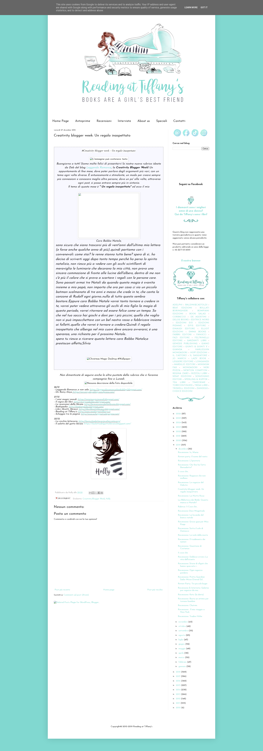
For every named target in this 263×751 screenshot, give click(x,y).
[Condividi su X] (96, 492)
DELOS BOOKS (181, 320)
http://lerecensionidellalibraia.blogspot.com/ (107, 404)
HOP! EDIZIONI (198, 352)
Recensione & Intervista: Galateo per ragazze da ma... (193, 589)
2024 (179, 422)
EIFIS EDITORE (197, 326)
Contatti (179, 121)
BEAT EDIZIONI (182, 308)
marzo (182, 657)
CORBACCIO (179, 317)
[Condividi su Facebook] (98, 492)
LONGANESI (202, 361)
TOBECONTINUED (183, 385)
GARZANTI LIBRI (197, 340)
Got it (204, 7)
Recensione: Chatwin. (188, 605)
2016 (178, 681)
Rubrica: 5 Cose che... (188, 507)
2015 (178, 685)
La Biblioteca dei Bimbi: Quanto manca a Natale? (193, 501)
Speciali (161, 121)
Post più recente (62, 590)
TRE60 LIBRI (201, 385)
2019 (178, 445)
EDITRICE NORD (200, 320)
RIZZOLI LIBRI (199, 373)
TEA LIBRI (179, 382)
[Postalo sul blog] (93, 492)
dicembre (183, 449)
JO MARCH (180, 358)
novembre (183, 622)
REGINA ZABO (181, 373)
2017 (178, 676)
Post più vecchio (155, 590)
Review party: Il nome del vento (192, 457)
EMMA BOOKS (197, 332)
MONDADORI (190, 367)
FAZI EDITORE (181, 338)
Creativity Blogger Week (94, 499)
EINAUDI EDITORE (184, 329)
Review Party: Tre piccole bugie (192, 584)
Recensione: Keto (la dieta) (191, 595)
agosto (182, 635)
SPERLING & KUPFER (196, 379)
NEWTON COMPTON (195, 370)
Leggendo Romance (98, 167)
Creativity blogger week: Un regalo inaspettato (191, 490)
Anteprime (82, 121)
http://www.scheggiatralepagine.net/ (100, 414)
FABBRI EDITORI (182, 335)
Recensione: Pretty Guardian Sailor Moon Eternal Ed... (191, 578)
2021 (178, 436)
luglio (181, 640)
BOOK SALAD (197, 314)
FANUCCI (201, 335)
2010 (178, 708)
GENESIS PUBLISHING (185, 343)
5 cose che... (183, 471)
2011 (178, 703)
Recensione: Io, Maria (188, 452)
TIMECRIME (198, 382)
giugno (182, 644)
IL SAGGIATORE (198, 355)
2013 (178, 694)
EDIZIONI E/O (184, 323)
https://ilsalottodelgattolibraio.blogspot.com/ (107, 424)
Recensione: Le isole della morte (193, 535)
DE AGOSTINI (199, 317)
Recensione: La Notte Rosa (191, 496)
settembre (184, 631)
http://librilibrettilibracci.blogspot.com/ (99, 409)
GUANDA (177, 349)
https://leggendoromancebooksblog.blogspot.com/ (116, 389)
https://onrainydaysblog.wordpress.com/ (94, 392)
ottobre (182, 626)
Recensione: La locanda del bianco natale (190, 516)
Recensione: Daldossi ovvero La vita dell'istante (193, 558)
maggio (182, 649)
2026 (179, 414)
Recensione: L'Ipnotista (189, 461)
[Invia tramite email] (90, 492)
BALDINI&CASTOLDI (196, 305)
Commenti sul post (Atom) (76, 595)
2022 (179, 431)
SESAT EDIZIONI (182, 376)
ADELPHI (177, 305)
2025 (179, 418)
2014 (178, 690)
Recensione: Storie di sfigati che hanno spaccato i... (193, 564)
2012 (178, 699)
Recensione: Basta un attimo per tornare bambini (193, 600)
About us (143, 121)
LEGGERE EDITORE (183, 361)
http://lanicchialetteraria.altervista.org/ (99, 421)
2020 (179, 440)
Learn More (191, 7)
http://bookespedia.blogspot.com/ (86, 406)
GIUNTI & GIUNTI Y (196, 347)
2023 (179, 427)
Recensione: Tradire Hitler (190, 616)
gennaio (182, 666)
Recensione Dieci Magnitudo (191, 511)
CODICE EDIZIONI (183, 391)
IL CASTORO (180, 355)
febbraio (183, 662)
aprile (181, 653)
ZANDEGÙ (202, 388)
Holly (108, 499)
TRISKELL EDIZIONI (184, 388)
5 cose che (183, 553)
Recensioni (104, 121)
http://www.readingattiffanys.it (94, 411)
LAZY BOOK (198, 358)
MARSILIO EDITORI (184, 364)
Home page (108, 590)
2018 (178, 672)
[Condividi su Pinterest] (101, 492)
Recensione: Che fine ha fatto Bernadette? (192, 466)
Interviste (124, 121)
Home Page (60, 121)
